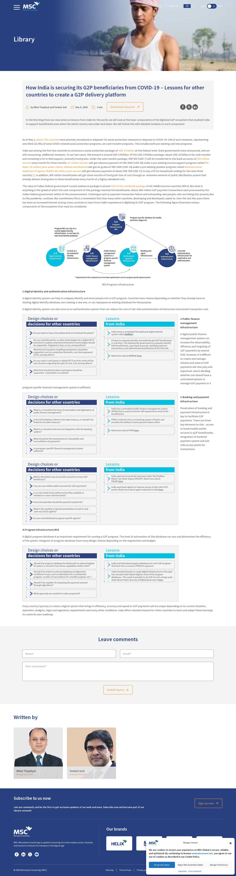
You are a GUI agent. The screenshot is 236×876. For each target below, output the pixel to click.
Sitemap (110, 870)
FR (187, 6)
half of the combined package (128, 186)
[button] (230, 842)
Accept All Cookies (162, 865)
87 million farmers (78, 163)
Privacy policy (143, 870)
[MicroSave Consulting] (23, 831)
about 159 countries (47, 139)
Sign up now (206, 803)
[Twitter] (30, 854)
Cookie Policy (182, 871)
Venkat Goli (60, 107)
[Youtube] (37, 854)
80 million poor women (68, 171)
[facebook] (17, 854)
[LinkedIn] (23, 854)
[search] (161, 6)
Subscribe (173, 6)
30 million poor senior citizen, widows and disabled (59, 167)
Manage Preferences (219, 865)
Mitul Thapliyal (41, 107)
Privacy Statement (194, 871)
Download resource (122, 107)
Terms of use (125, 870)
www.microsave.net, (202, 853)
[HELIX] (119, 843)
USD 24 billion (126, 150)
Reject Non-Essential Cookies (190, 865)
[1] (33, 175)
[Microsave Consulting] (31, 6)
